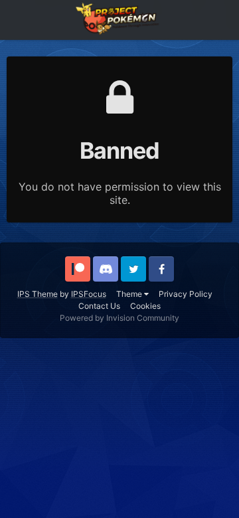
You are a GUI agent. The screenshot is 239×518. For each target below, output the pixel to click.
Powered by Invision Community (119, 318)
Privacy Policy (185, 294)
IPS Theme (37, 294)
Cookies (145, 306)
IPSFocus (88, 294)
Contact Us (99, 306)
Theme (130, 294)
